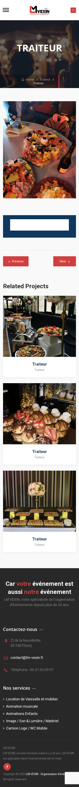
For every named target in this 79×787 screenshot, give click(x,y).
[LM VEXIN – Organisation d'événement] (39, 10)
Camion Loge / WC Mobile (26, 728)
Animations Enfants (22, 713)
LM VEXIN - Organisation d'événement (50, 774)
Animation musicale (22, 706)
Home (29, 79)
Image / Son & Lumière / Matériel (32, 721)
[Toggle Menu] (6, 10)
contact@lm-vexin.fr (27, 657)
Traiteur (39, 364)
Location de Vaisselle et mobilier (32, 699)
